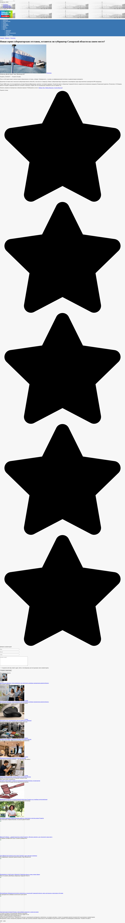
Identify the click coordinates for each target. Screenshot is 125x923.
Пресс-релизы (9, 35)
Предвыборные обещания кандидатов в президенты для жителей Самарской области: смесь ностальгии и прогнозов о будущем (31, 893)
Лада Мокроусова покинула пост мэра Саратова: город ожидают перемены (18, 855)
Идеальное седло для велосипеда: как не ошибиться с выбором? (16, 720)
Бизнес (4, 26)
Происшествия (6, 21)
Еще (4, 29)
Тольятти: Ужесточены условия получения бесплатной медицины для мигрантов (20, 780)
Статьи (7, 34)
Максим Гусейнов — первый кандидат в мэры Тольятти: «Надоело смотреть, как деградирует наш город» (26, 837)
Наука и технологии (11, 33)
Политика (5, 24)
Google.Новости (58, 87)
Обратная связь (6, 5)
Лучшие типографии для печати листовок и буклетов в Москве (15, 739)
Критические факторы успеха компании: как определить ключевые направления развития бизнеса (24, 683)
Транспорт (8, 30)
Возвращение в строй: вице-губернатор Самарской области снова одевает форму (20, 874)
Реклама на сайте (7, 7)
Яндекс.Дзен (42, 87)
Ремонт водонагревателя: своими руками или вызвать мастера (15, 776)
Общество (5, 20)
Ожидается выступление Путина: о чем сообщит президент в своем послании (19, 912)
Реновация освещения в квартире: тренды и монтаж (13, 758)
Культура (5, 27)
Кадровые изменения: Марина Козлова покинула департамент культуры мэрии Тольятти (22, 818)
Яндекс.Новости (49, 87)
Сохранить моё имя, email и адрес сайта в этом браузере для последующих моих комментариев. (25, 667)
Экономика (5, 25)
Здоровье (8, 31)
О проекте (5, 4)
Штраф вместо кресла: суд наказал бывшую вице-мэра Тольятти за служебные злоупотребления (23, 799)
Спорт (4, 22)
